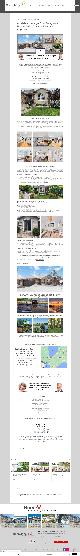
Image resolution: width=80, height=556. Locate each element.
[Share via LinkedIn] (23, 448)
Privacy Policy (49, 554)
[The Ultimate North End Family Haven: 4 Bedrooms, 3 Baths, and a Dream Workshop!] (40, 467)
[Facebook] (64, 549)
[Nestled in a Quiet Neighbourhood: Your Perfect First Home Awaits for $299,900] (61, 467)
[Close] (78, 554)
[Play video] (40, 279)
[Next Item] (78, 521)
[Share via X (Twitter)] (20, 448)
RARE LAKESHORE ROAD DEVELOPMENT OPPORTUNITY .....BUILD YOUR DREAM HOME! (19, 475)
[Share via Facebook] (17, 448)
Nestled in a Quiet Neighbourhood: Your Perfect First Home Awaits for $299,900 (60, 475)
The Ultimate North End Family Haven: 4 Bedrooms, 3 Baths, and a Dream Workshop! (40, 475)
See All (68, 459)
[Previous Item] (2, 521)
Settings (68, 554)
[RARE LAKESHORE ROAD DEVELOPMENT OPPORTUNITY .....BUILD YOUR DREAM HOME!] (20, 467)
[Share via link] (27, 448)
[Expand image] (24, 139)
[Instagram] (67, 549)
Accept (74, 554)
